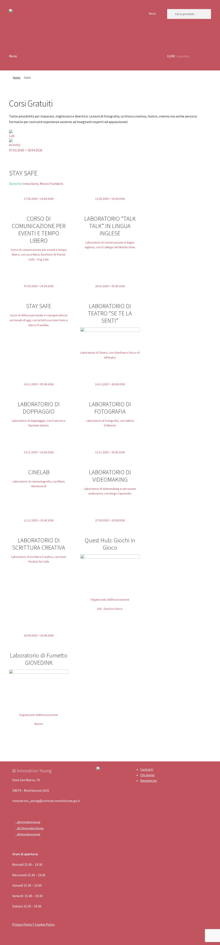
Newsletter (148, 780)
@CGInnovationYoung (29, 828)
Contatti (146, 769)
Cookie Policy (45, 924)
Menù (152, 13)
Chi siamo (147, 775)
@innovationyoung (27, 822)
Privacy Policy (22, 924)
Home (16, 77)
